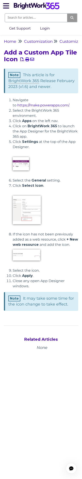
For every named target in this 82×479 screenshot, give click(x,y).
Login (45, 28)
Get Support (20, 28)
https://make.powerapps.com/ (43, 105)
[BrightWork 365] (36, 4)
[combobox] (36, 17)
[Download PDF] (22, 59)
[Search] (72, 17)
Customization (38, 41)
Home (10, 41)
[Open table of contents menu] (7, 5)
